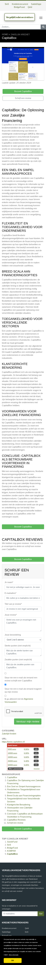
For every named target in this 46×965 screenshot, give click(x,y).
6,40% (26, 761)
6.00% (26, 753)
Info (36, 749)
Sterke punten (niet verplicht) (18, 646)
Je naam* (9, 582)
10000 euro (12, 753)
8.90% (26, 749)
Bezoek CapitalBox (23, 829)
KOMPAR (11, 851)
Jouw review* (11, 615)
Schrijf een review (15, 823)
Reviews (16, 820)
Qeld (30, 7)
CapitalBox (12, 777)
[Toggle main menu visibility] (41, 17)
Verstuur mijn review (27, 721)
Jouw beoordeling (13, 635)
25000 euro (12, 761)
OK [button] (12, 960)
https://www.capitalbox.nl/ (13, 742)
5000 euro (12, 749)
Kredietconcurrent (20, 4)
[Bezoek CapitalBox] (23, 64)
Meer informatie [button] (13, 955)
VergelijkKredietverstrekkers (19, 17)
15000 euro (12, 757)
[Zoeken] (43, 27)
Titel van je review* (13, 604)
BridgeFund (19, 7)
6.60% (26, 757)
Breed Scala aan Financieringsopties (24, 796)
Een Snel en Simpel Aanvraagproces (24, 786)
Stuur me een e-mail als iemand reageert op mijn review (23, 690)
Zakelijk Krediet (20, 34)
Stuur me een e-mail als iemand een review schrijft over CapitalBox (21, 679)
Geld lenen (12, 745)
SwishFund (12, 842)
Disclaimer (37, 768)
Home (5, 34)
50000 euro (12, 765)
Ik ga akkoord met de (19, 700)
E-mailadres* (10, 593)
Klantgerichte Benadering (18, 805)
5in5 (7, 4)
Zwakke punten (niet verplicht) (18, 659)
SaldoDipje (36, 4)
